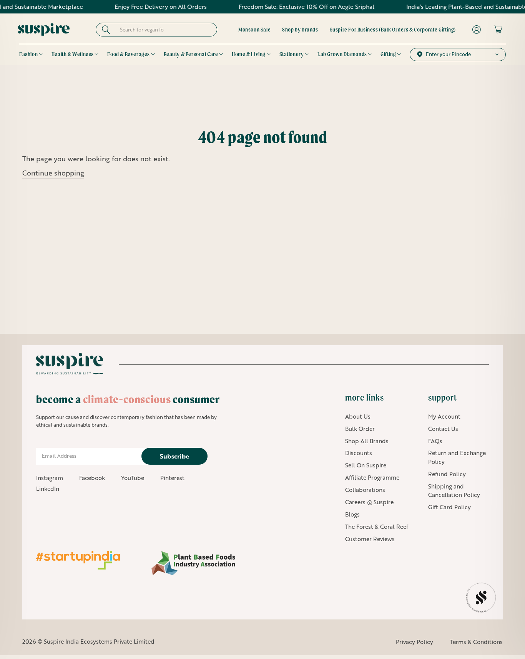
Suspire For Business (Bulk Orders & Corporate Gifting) (393, 29)
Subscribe (174, 456)
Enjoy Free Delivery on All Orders (147, 6)
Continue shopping (53, 173)
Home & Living (249, 54)
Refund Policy (447, 474)
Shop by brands (300, 29)
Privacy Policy (414, 641)
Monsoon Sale (254, 29)
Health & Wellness (73, 54)
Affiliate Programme (372, 477)
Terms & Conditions (476, 641)
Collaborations (365, 489)
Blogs (352, 514)
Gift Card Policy (449, 507)
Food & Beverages (128, 54)
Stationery (291, 54)
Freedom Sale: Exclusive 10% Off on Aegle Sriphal (293, 6)
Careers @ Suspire (369, 502)
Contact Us (443, 428)
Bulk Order (360, 428)
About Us (357, 416)
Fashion (28, 54)
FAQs (435, 441)
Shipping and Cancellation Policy (454, 490)
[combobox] (163, 29)
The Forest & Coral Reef (376, 526)
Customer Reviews (370, 539)
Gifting (388, 54)
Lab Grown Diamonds (342, 54)
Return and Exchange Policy (457, 457)
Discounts (358, 453)
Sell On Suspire (365, 465)
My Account (444, 416)
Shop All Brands (367, 441)
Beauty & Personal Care (191, 54)
